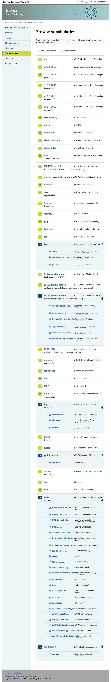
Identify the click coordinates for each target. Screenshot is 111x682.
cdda (47, 125)
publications (51, 455)
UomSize (56, 598)
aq (45, 59)
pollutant (56, 265)
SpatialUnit (57, 580)
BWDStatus (57, 527)
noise (47, 448)
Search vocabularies (48, 51)
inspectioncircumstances (63, 257)
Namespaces (11, 63)
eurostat (48, 184)
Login (82, 2)
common (49, 132)
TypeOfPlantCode (60, 327)
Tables (8, 38)
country (55, 654)
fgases (48, 203)
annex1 (55, 251)
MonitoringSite (58, 562)
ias (45, 236)
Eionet (16, 22)
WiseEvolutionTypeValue (63, 631)
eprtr (46, 155)
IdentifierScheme (59, 551)
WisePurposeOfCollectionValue (63, 636)
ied (46, 244)
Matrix (55, 556)
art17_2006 (50, 85)
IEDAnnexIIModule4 (55, 295)
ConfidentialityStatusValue (63, 538)
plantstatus (57, 420)
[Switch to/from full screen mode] (91, 2)
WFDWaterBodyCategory (63, 625)
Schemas (9, 48)
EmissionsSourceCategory (63, 545)
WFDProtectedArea (60, 614)
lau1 (46, 378)
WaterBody (57, 603)
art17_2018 (50, 107)
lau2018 (48, 393)
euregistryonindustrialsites (59, 177)
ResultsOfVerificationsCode (63, 319)
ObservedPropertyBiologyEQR (63, 573)
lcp (46, 404)
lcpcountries (57, 415)
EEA (17, 2)
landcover (49, 371)
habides (48, 229)
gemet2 (48, 214)
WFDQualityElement (61, 620)
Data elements (12, 43)
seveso (48, 471)
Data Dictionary (27, 22)
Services (9, 58)
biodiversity (50, 117)
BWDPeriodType (59, 514)
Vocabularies (11, 53)
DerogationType (59, 313)
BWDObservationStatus (62, 508)
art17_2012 (50, 96)
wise (46, 497)
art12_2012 (50, 67)
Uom (54, 585)
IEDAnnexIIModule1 (55, 274)
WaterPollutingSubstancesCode (63, 338)
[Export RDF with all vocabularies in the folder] (102, 244)
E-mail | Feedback (13, 673)
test (46, 482)
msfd (47, 437)
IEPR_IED (49, 349)
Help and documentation (16, 28)
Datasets (9, 33)
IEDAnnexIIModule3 (55, 285)
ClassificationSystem (61, 532)
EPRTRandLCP (52, 166)
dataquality (50, 148)
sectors (55, 428)
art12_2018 (50, 74)
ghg (46, 221)
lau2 (46, 386)
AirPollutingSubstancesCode (63, 306)
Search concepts (69, 51)
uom (46, 489)
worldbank (50, 647)
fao (46, 192)
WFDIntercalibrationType (63, 609)
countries (56, 462)
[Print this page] (87, 2)
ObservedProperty (60, 567)
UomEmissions (59, 591)
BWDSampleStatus (60, 520)
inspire (48, 360)
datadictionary (52, 140)
